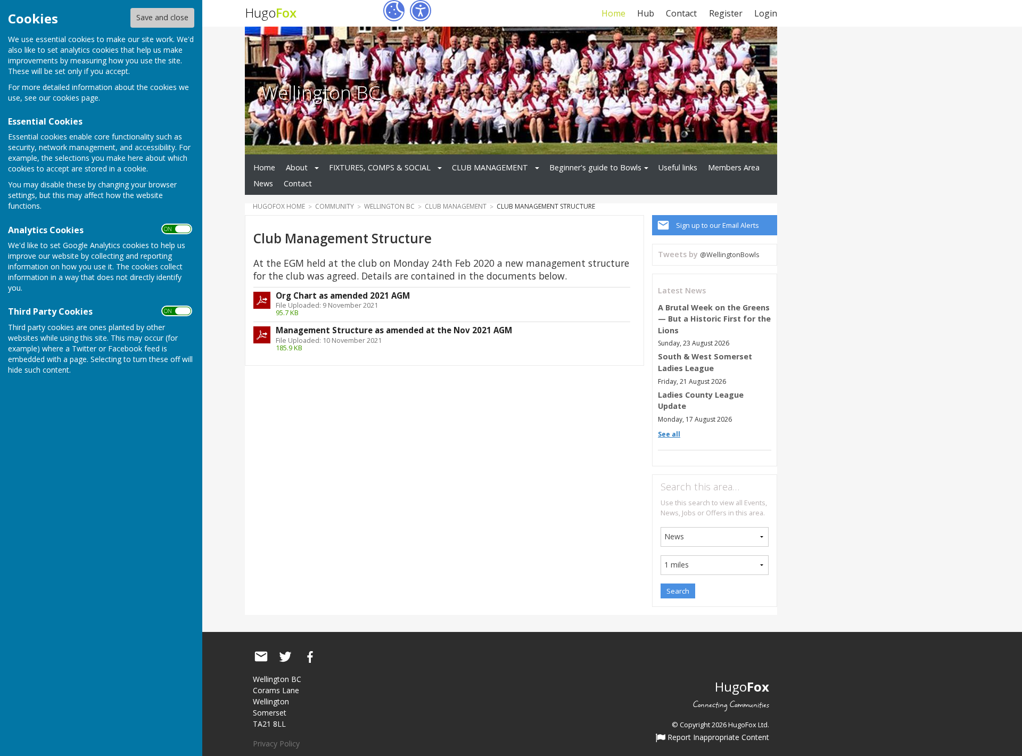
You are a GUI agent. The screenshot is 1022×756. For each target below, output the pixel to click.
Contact (681, 13)
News (263, 183)
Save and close (162, 17)
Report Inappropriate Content (717, 738)
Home (613, 13)
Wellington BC (320, 92)
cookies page (75, 98)
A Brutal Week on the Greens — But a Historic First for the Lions (714, 318)
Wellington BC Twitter (285, 657)
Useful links (677, 167)
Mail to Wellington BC (261, 657)
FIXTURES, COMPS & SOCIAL (380, 167)
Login (765, 13)
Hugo (270, 12)
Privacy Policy (276, 743)
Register (725, 13)
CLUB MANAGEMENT (490, 167)
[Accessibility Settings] (420, 10)
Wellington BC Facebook (310, 657)
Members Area (734, 167)
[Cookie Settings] (394, 10)
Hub (645, 13)
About (297, 167)
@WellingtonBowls (730, 254)
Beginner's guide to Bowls (595, 167)
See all (669, 434)
